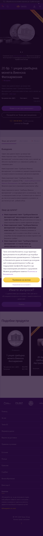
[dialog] (21, 268)
